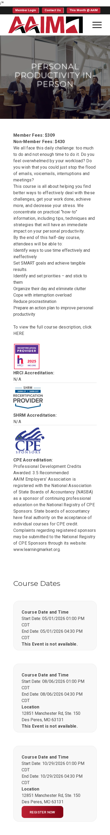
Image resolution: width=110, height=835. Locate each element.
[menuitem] (26, 10)
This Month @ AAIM (83, 10)
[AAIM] (45, 24)
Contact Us (53, 10)
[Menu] (94, 24)
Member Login (25, 10)
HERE (18, 333)
